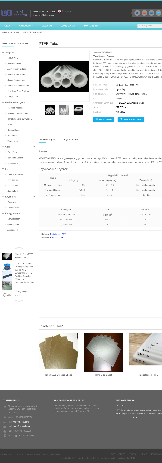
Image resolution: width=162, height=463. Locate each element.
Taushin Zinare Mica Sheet (58, 375)
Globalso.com (54, 455)
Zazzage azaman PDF (132, 119)
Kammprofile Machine (24, 282)
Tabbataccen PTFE (58, 234)
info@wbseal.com (20, 422)
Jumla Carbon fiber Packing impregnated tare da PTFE (24, 267)
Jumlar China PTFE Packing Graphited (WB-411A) (23, 276)
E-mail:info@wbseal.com (43, 15)
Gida (4, 32)
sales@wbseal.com (21, 426)
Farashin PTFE (56, 237)
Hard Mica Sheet (103, 375)
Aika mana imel (105, 119)
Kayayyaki (15, 32)
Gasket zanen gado (33, 32)
